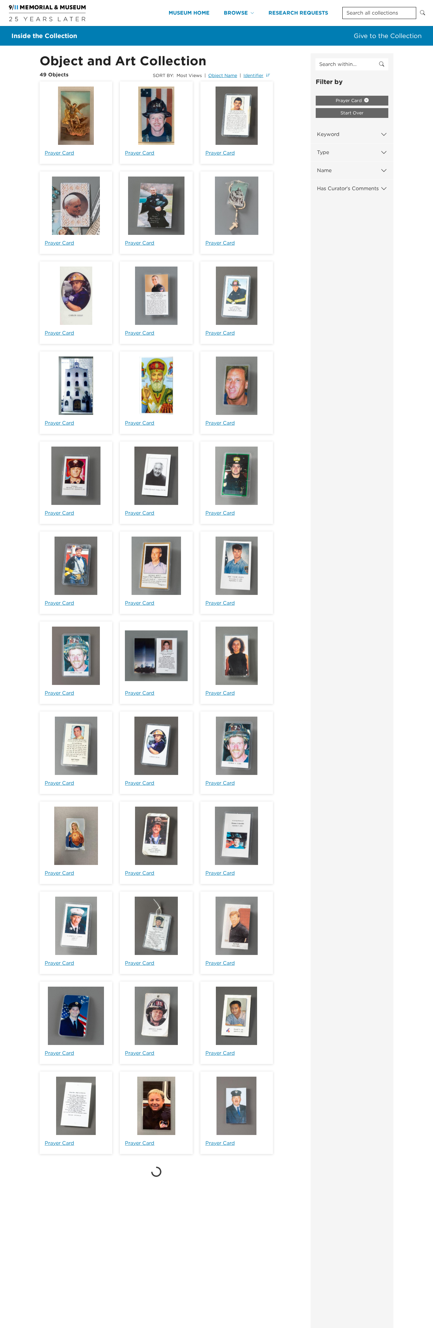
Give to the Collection (388, 36)
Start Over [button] (352, 112)
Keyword (328, 134)
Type (323, 152)
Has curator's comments (348, 188)
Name (324, 170)
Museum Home (189, 13)
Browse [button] (236, 13)
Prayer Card (59, 153)
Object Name (222, 75)
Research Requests (298, 13)
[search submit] (381, 64)
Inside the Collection (44, 36)
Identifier (253, 75)
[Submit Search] (422, 13)
